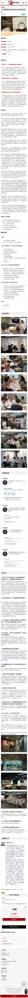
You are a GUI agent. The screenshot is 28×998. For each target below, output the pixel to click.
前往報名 (14, 996)
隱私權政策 (4, 979)
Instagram (5, 972)
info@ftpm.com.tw (5, 964)
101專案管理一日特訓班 (7, 658)
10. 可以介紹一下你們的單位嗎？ (10, 713)
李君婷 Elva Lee (10, 842)
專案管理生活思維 (5, 953)
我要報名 (14, 919)
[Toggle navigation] (23, 3)
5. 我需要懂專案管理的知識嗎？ (10, 649)
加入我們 (3, 978)
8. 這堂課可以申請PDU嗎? (8, 688)
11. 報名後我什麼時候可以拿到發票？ (12, 811)
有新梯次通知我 (14, 926)
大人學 (3, 952)
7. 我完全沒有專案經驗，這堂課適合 (11, 674)
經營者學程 (3, 14)
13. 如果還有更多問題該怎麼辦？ (10, 827)
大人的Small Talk (5, 955)
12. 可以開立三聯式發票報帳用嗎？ (11, 821)
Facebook (5, 970)
